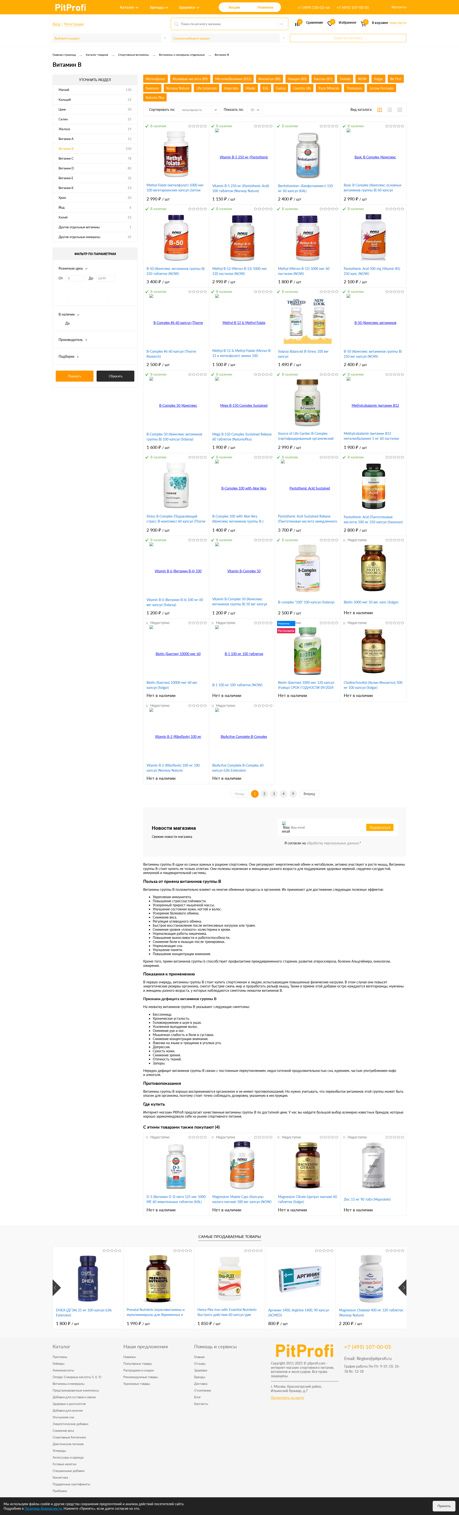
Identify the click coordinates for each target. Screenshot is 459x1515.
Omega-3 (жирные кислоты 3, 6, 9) (77, 1377)
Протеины (60, 1357)
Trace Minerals (328, 88)
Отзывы (199, 1363)
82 (129, 168)
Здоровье (200, 1370)
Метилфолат (155, 79)
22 (129, 217)
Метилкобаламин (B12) (233, 79)
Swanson (152, 88)
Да (67, 323)
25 (129, 119)
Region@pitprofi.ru (374, 1358)
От (61, 278)
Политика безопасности (43, 1508)
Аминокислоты (63, 1370)
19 (129, 129)
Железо (64, 129)
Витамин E (66, 178)
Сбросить (115, 376)
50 (129, 109)
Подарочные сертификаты (71, 1484)
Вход (56, 24)
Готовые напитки (64, 1464)
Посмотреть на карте (287, 1398)
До (91, 278)
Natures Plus (155, 97)
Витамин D (66, 168)
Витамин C (66, 158)
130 (128, 90)
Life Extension (206, 88)
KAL (266, 88)
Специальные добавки (68, 1471)
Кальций (65, 99)
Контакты (399, 7)
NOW (362, 79)
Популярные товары (137, 1363)
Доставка (200, 1384)
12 (129, 139)
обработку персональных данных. (333, 843)
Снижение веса (63, 1430)
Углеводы (59, 1451)
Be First (395, 79)
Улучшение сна (63, 1417)
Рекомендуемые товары (140, 1377)
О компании (202, 1390)
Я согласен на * (322, 843)
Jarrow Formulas (381, 88)
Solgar (378, 79)
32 (129, 178)
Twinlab (345, 79)
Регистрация (74, 24)
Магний (64, 90)
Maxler (251, 88)
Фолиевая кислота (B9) (190, 79)
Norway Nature (177, 88)
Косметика (60, 1477)
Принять (444, 1506)
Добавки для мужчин (68, 1410)
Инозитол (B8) (269, 79)
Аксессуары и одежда (68, 1457)
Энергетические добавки (70, 1424)
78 (129, 158)
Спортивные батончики (69, 1437)
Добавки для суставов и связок (74, 1397)
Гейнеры (58, 1363)
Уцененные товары (136, 1384)
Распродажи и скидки (138, 1370)
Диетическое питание (68, 1444)
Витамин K (66, 188)
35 (129, 237)
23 (129, 188)
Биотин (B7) (323, 79)
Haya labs (231, 88)
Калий (63, 217)
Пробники (60, 1491)
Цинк (62, 109)
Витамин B (66, 148)
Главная (199, 1357)
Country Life (302, 88)
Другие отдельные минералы (79, 237)
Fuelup (281, 88)
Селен (63, 119)
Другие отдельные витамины (79, 227)
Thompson (354, 88)
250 (128, 148)
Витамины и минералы (68, 1384)
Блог (197, 1397)
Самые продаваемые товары (229, 1236)
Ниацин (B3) (297, 79)
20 (129, 198)
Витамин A (66, 139)
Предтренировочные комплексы (76, 1390)
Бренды (199, 1377)
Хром (62, 198)
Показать (74, 376)
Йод (62, 207)
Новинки (129, 1357)
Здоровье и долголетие (69, 1404)
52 (129, 99)
